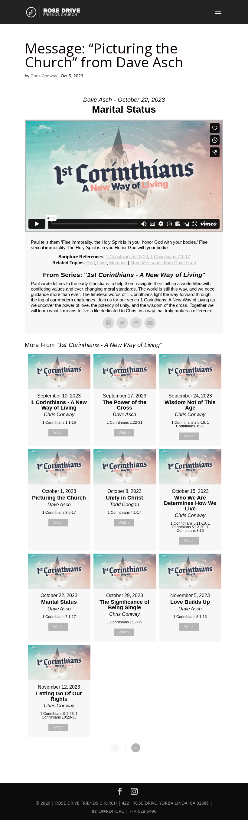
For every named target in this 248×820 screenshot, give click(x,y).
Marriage (118, 262)
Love (102, 262)
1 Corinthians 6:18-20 (127, 256)
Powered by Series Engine (200, 764)
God (90, 262)
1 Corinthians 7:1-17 (170, 256)
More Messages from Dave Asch (163, 262)
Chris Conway (44, 75)
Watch (58, 432)
